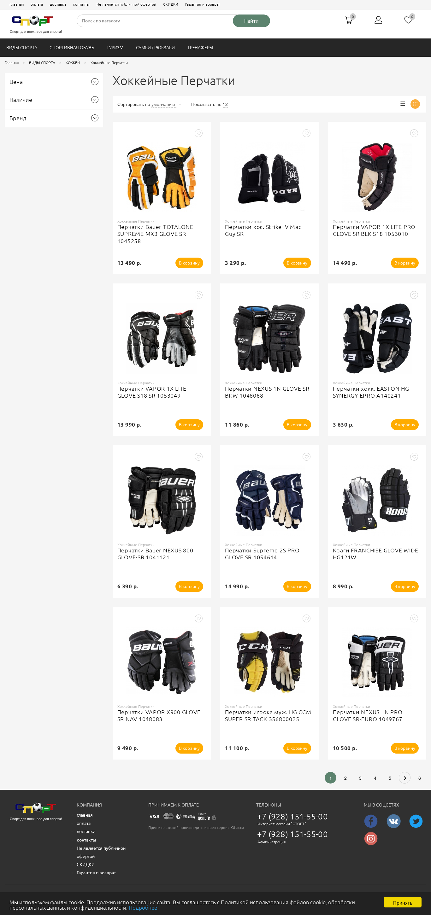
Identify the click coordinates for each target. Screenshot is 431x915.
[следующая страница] (404, 778)
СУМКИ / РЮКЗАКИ (155, 47)
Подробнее (143, 908)
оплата (37, 4)
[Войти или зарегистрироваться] (379, 22)
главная (16, 4)
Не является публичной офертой (126, 4)
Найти (251, 21)
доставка (58, 4)
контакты (81, 4)
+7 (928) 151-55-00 (292, 816)
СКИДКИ (170, 4)
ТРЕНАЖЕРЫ (200, 47)
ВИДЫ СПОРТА (21, 47)
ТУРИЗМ (115, 47)
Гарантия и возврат (202, 4)
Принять (402, 902)
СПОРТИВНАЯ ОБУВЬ (72, 47)
